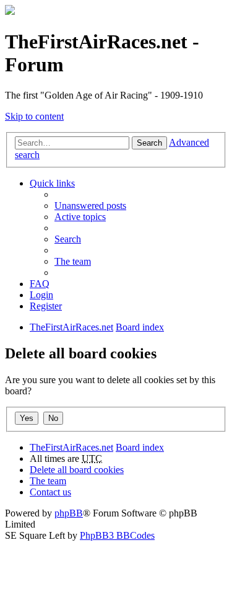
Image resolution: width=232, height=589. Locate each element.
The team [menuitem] (72, 261)
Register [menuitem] (46, 306)
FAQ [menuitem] (39, 283)
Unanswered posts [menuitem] (90, 205)
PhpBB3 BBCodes (117, 535)
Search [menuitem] (67, 239)
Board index (140, 447)
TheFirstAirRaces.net (71, 447)
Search (149, 143)
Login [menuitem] (41, 295)
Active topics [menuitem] (80, 216)
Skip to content (34, 116)
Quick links (52, 183)
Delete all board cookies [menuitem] (77, 469)
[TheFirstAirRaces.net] (10, 11)
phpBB (68, 513)
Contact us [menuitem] (50, 492)
